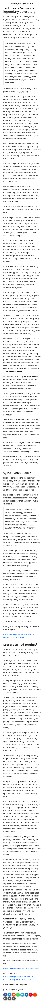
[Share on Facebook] (5, 995)
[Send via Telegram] (22, 995)
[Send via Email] (5, 998)
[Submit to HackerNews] (35, 995)
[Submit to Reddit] (14, 995)
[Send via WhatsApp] (18, 995)
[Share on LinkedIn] (26, 995)
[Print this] (9, 998)
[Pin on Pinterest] (31, 995)
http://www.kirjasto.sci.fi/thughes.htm (21, 968)
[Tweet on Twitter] (9, 995)
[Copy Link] (14, 998)
